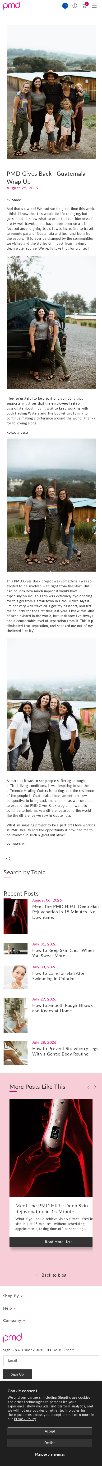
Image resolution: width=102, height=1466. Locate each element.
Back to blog (54, 1275)
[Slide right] (95, 1087)
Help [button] (7, 1308)
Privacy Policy (25, 1419)
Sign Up (17, 1374)
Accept (50, 1431)
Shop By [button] (11, 1296)
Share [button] (16, 200)
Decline (49, 1443)
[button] (94, 5)
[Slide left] (88, 1087)
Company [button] (12, 1320)
